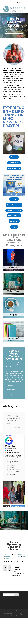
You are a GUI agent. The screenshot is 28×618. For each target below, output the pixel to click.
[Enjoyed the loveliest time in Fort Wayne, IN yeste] (14, 492)
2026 (6, 558)
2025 (23, 556)
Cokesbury (14, 221)
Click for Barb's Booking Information (14, 31)
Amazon (14, 157)
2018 (17, 554)
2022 (12, 556)
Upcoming (9, 554)
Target (14, 227)
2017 (14, 554)
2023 (16, 556)
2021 (9, 556)
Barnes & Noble (14, 168)
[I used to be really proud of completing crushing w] (14, 446)
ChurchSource (14, 163)
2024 (19, 556)
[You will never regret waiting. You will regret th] (14, 423)
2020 (6, 556)
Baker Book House (14, 205)
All (5, 554)
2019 (20, 554)
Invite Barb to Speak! (14, 22)
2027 (9, 558)
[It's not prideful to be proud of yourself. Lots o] (14, 469)
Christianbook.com (14, 211)
